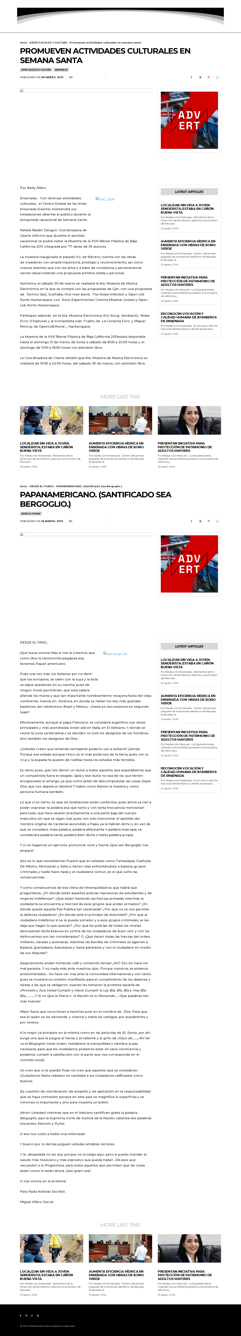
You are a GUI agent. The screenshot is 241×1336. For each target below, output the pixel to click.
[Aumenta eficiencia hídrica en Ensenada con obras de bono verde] (120, 420)
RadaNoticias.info (87, 77)
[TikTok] (32, 4)
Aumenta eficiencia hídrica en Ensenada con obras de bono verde (188, 244)
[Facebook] (20, 4)
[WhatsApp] (217, 77)
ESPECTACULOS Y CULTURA (48, 42)
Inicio (23, 42)
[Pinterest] (208, 77)
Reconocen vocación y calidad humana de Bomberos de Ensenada (189, 317)
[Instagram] (26, 4)
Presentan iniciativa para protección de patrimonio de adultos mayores (188, 281)
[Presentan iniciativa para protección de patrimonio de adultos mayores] (189, 420)
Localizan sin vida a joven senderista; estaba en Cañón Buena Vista (187, 208)
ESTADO (166, 273)
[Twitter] (38, 4)
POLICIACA (167, 201)
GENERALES (61, 69)
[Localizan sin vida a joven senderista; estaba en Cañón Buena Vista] (51, 420)
